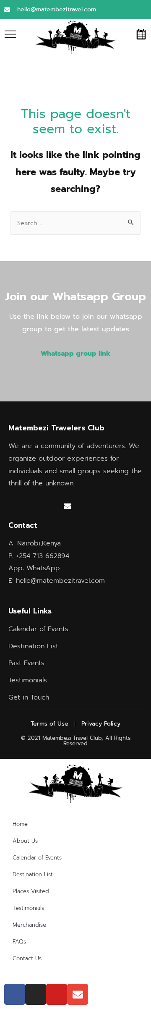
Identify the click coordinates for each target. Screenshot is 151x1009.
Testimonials (28, 908)
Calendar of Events (37, 858)
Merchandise (29, 925)
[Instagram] (33, 506)
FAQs (19, 942)
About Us (25, 841)
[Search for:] (75, 223)
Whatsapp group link (75, 354)
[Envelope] (67, 506)
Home (20, 824)
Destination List (33, 874)
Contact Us (27, 958)
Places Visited (31, 891)
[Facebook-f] (15, 506)
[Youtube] (50, 506)
